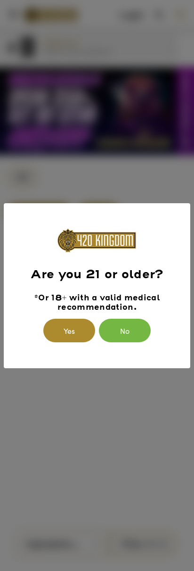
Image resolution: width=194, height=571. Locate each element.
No (124, 330)
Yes (69, 330)
